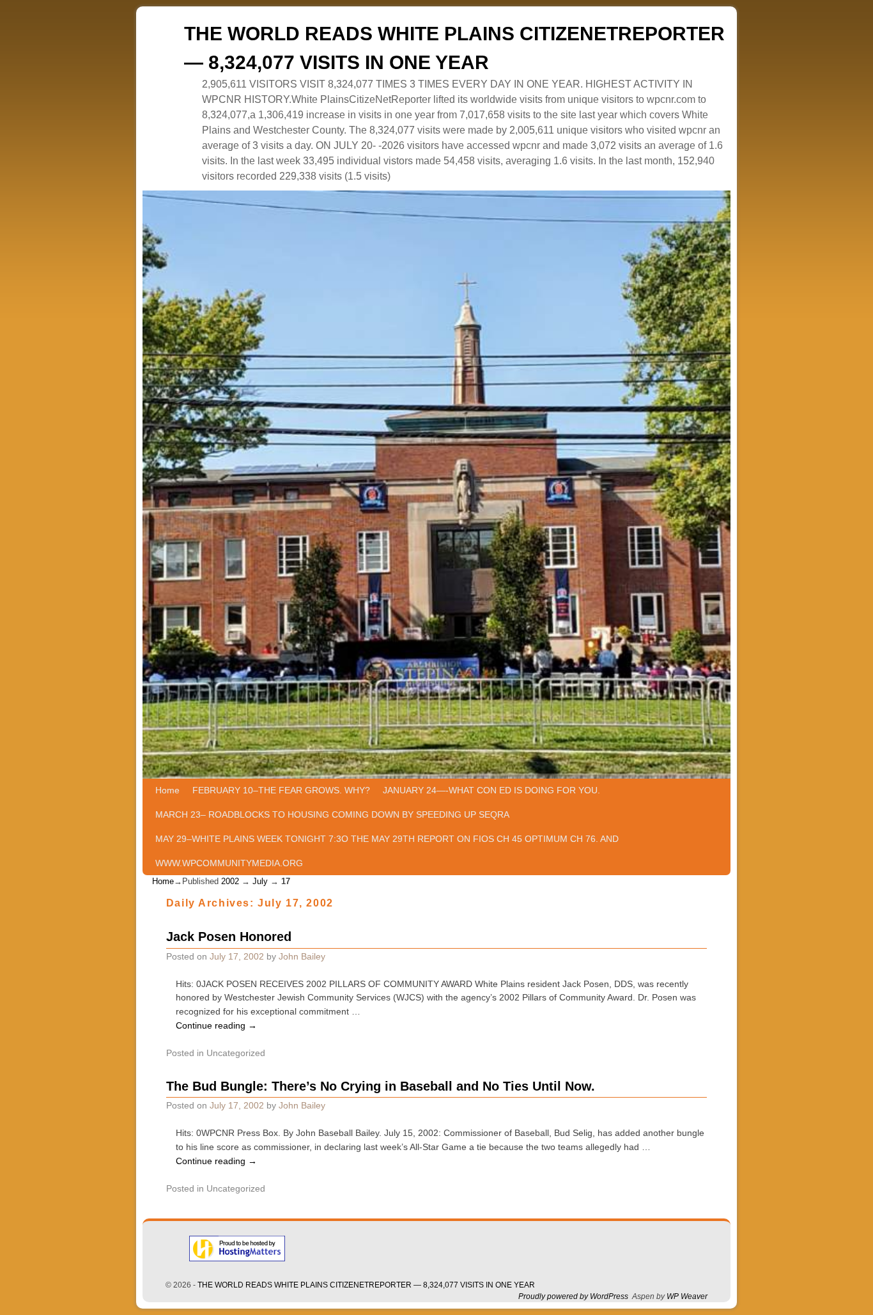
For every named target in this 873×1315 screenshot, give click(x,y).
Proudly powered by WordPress (573, 1296)
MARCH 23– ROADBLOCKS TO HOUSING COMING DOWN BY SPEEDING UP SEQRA (332, 814)
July (260, 881)
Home (167, 790)
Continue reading (216, 1025)
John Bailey (302, 956)
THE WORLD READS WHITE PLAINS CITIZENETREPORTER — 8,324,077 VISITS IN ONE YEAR (366, 1284)
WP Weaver (687, 1296)
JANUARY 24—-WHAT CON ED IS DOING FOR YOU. (491, 790)
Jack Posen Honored (228, 937)
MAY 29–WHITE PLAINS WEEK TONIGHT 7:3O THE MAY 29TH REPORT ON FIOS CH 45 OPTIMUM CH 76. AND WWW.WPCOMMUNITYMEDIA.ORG (387, 851)
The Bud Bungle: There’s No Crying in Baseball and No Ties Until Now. (380, 1086)
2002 (230, 881)
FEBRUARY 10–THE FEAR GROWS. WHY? (281, 790)
